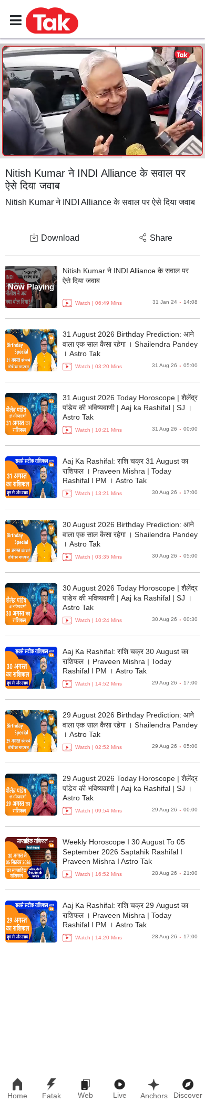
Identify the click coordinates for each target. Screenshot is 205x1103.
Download (60, 237)
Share (161, 237)
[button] (52, 20)
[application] (102, 101)
